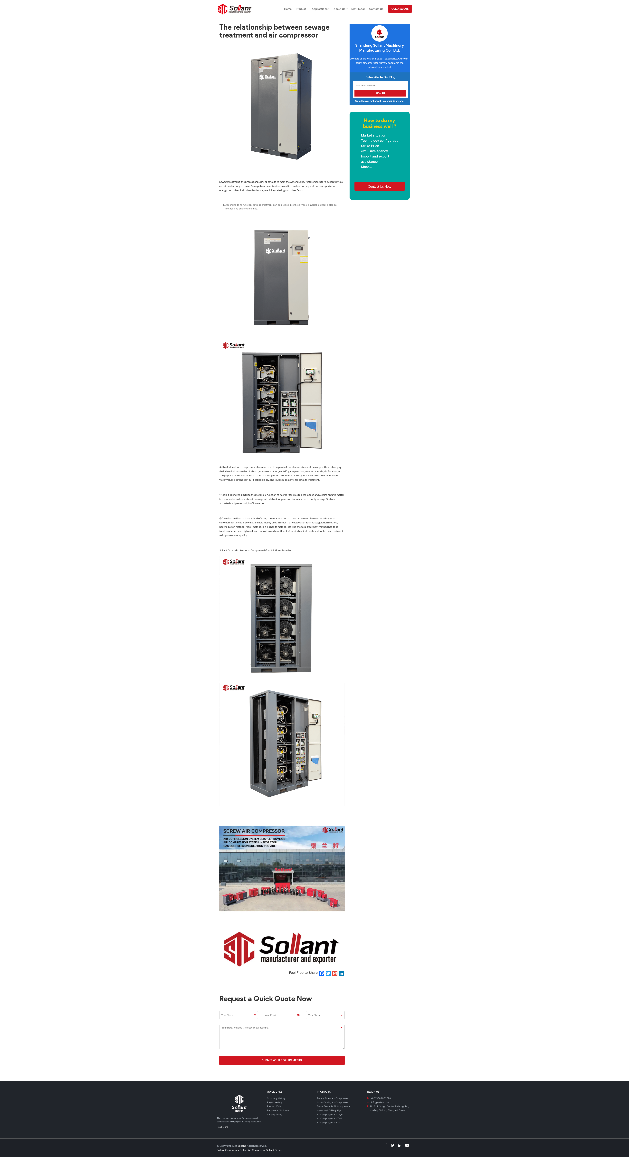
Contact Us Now (379, 186)
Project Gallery (275, 1102)
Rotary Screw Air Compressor (332, 1098)
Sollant (242, 1145)
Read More (222, 1126)
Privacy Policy (274, 1114)
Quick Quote (400, 9)
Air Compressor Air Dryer (330, 1114)
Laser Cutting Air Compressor (332, 1102)
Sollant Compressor (228, 1149)
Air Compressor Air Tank (330, 1118)
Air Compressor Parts (328, 1122)
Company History (276, 1098)
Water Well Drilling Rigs (329, 1110)
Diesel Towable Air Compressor (333, 1106)
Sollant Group (274, 1149)
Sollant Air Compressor (253, 1149)
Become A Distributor (278, 1110)
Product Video (274, 1106)
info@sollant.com (380, 1102)
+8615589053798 (381, 1098)
